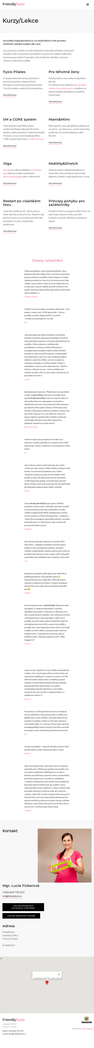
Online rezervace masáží (21, 916)
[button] (88, 4)
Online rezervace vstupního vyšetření (23, 907)
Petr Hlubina (87, 1028)
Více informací (9, 95)
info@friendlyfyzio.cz (12, 896)
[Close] (59, 974)
